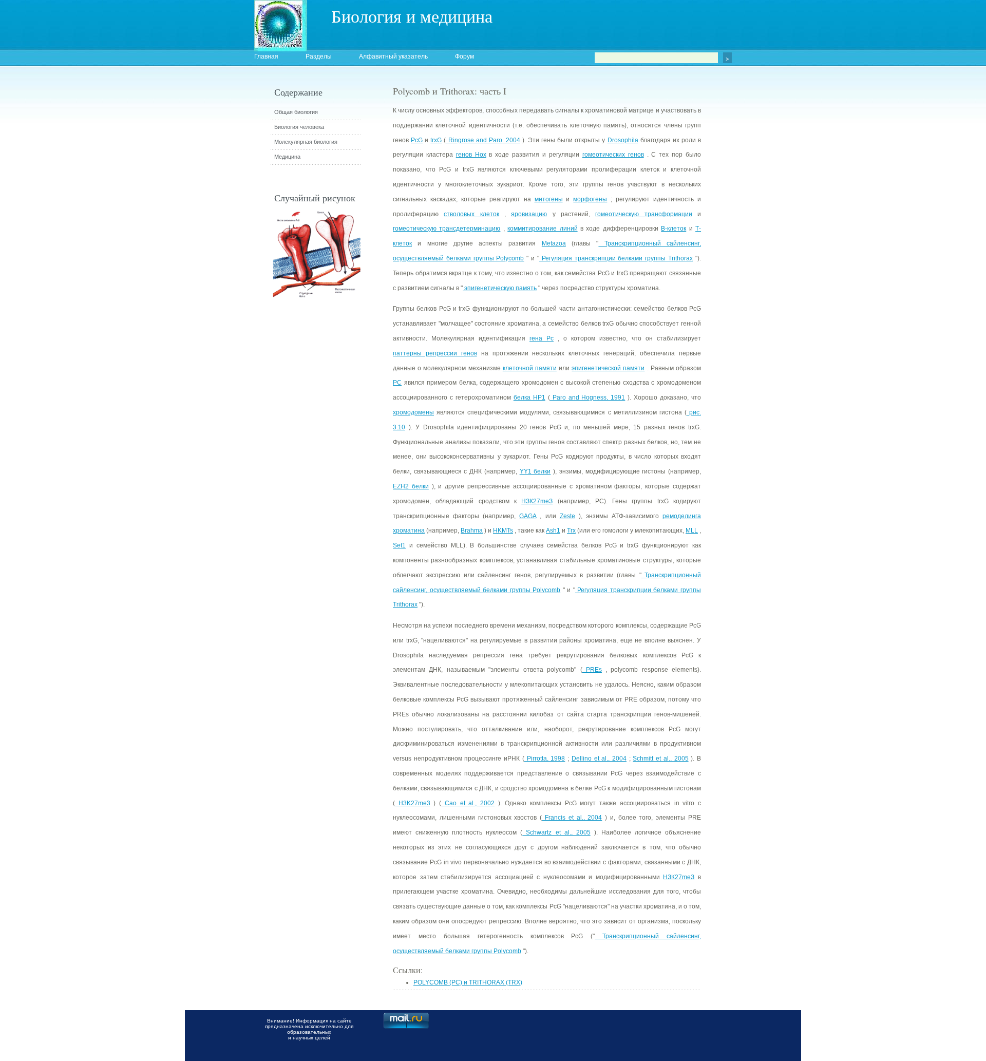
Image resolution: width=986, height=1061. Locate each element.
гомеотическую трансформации (643, 214)
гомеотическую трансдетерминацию (446, 228)
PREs (592, 669)
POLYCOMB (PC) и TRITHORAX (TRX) (467, 982)
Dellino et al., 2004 (599, 758)
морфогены (590, 199)
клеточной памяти (530, 368)
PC (397, 382)
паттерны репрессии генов (435, 353)
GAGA (527, 516)
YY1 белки (535, 471)
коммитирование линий (542, 228)
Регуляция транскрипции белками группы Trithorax (616, 258)
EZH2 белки (411, 486)
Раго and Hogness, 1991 (587, 397)
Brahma (472, 530)
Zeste (567, 516)
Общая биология (296, 112)
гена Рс (541, 338)
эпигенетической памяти (608, 368)
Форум (464, 56)
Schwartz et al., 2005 (556, 832)
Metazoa (554, 243)
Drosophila (623, 140)
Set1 (399, 545)
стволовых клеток (471, 214)
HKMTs (503, 530)
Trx (571, 530)
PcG (417, 140)
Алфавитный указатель (393, 56)
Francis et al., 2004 (572, 817)
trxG (436, 140)
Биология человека (299, 127)
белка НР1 (529, 397)
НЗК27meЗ (537, 501)
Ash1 (553, 530)
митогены (549, 199)
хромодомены (413, 412)
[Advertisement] (757, 270)
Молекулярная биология (305, 142)
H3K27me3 (412, 803)
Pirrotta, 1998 (544, 758)
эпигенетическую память (500, 288)
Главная (266, 56)
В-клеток (673, 228)
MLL (692, 530)
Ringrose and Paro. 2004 (483, 140)
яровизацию (529, 214)
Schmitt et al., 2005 (660, 758)
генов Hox (471, 154)
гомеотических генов (613, 154)
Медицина (287, 157)
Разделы (319, 56)
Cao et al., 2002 (468, 803)
